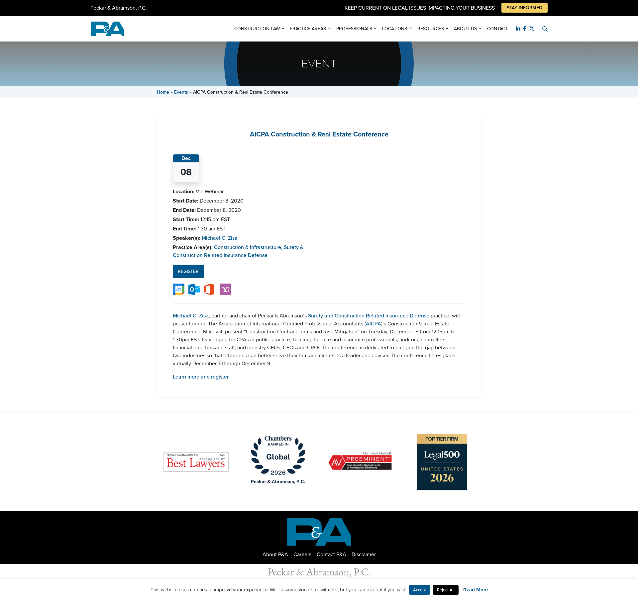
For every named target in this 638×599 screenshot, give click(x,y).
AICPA (373, 323)
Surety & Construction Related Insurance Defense (238, 251)
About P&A (275, 554)
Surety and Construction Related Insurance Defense (368, 315)
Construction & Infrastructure (248, 247)
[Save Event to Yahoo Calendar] (225, 289)
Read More (475, 589)
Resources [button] (430, 28)
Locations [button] (394, 28)
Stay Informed (524, 7)
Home (163, 92)
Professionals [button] (354, 28)
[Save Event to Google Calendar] (178, 289)
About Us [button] (465, 28)
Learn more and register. (201, 377)
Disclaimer (364, 554)
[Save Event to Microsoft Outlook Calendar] (194, 289)
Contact (497, 28)
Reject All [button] (446, 590)
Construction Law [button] (257, 28)
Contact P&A (331, 554)
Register (188, 271)
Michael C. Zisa (220, 238)
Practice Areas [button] (308, 28)
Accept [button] (419, 590)
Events (181, 92)
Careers (302, 554)
